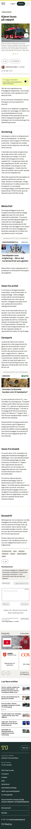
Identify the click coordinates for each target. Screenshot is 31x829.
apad (15, 551)
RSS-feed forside (7, 770)
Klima (4, 556)
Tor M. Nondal (6, 765)
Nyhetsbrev (5, 784)
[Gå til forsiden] (3, 3)
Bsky (3, 781)
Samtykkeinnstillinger (9, 788)
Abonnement (6, 808)
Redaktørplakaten (22, 802)
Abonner (21, 3)
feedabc (21, 551)
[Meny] (28, 4)
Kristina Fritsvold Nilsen (9, 758)
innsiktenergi (6, 12)
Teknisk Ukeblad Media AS (17, 819)
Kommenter (16, 61)
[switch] (26, 81)
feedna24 (5, 554)
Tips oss (25, 748)
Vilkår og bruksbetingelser (10, 791)
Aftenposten (6, 551)
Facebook (5, 774)
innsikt (12, 554)
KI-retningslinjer (7, 795)
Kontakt (4, 813)
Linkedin (4, 777)
